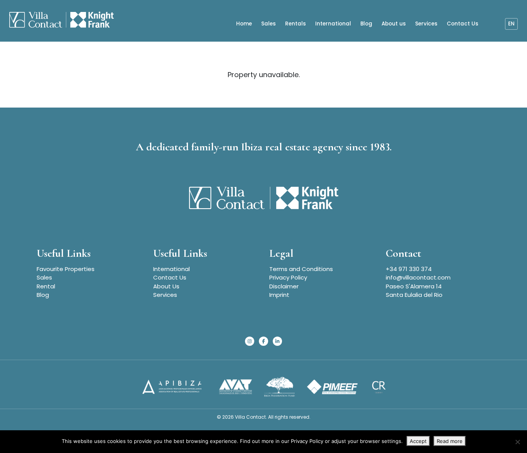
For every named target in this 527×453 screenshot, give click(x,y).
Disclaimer (284, 286)
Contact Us (462, 23)
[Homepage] (61, 21)
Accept (418, 441)
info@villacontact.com (418, 277)
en (511, 23)
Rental (46, 286)
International (333, 23)
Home (244, 23)
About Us (166, 286)
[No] (517, 442)
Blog (366, 23)
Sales (268, 23)
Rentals (295, 23)
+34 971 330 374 (409, 269)
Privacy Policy (288, 277)
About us (394, 23)
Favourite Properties (66, 269)
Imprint (279, 295)
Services (426, 23)
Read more (450, 441)
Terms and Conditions (301, 269)
